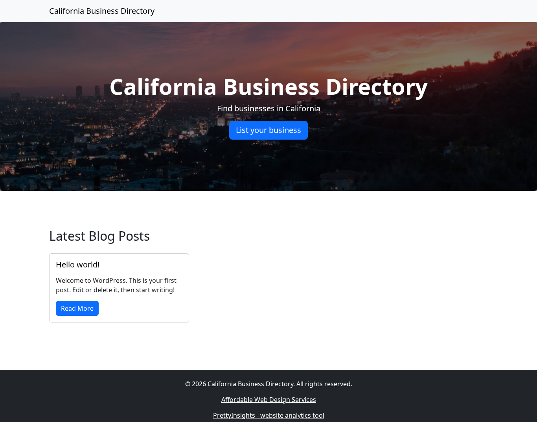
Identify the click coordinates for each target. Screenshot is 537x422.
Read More (77, 308)
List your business (268, 130)
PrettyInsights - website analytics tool (268, 415)
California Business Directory (101, 11)
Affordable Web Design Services (268, 399)
